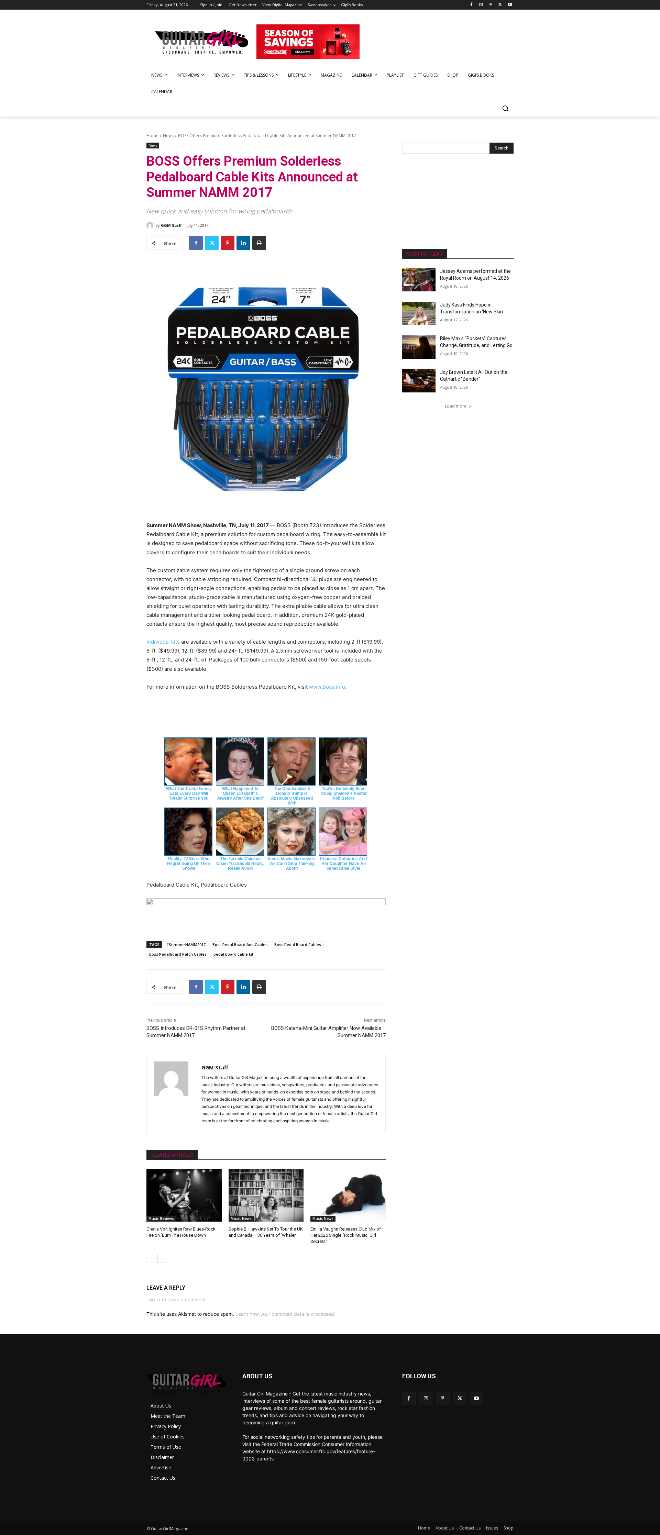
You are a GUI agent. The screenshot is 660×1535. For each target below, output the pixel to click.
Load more (455, 406)
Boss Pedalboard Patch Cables (178, 954)
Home (152, 135)
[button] (505, 108)
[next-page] (161, 1258)
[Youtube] (510, 5)
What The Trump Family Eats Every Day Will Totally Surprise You (189, 793)
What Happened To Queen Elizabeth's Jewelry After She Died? (240, 793)
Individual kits (163, 641)
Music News (241, 1218)
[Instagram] (481, 5)
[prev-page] (150, 1258)
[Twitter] (500, 5)
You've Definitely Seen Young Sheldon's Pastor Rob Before (343, 793)
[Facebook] (471, 5)
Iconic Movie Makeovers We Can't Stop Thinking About (292, 863)
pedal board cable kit (233, 954)
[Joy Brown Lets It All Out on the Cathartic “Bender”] (419, 380)
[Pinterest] (491, 5)
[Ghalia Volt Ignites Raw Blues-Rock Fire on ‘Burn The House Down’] (184, 1195)
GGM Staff (171, 225)
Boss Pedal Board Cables (297, 944)
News (168, 135)
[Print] (259, 243)
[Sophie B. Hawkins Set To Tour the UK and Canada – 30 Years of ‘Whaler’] (266, 1195)
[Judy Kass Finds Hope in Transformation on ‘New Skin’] (419, 313)
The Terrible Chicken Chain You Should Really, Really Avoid (240, 863)
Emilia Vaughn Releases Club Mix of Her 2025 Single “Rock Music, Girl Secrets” (345, 1235)
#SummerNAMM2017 (186, 944)
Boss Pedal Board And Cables (239, 944)
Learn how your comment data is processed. (285, 1314)
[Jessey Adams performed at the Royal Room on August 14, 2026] (419, 279)
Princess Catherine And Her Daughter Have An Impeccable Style (343, 863)
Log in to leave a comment (176, 1299)
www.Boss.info (327, 686)
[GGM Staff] (150, 225)
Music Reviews (161, 1218)
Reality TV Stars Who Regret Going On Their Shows (188, 863)
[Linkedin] (243, 243)
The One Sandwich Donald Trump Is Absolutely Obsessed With (292, 795)
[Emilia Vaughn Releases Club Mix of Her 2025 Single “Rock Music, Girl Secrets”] (348, 1195)
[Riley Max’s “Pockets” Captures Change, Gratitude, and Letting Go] (419, 347)
